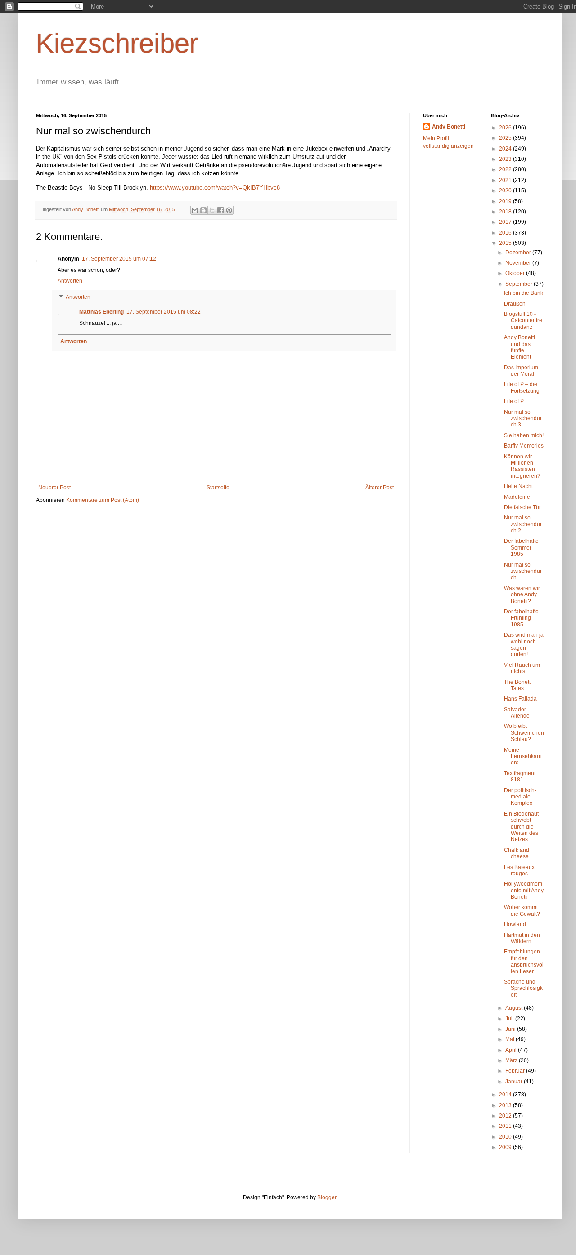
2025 (506, 138)
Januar (514, 1081)
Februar (515, 1071)
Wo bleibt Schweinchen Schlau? (524, 732)
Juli (510, 1019)
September (519, 284)
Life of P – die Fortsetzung (522, 387)
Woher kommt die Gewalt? (522, 910)
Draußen (515, 304)
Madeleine (517, 497)
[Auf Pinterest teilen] (229, 210)
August (514, 1008)
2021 (506, 180)
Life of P (514, 401)
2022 (506, 169)
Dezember (518, 252)
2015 (506, 243)
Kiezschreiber (117, 43)
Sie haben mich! (524, 435)
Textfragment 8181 (520, 776)
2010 (506, 1137)
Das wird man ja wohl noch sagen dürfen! (524, 644)
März (512, 1060)
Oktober (515, 273)
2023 (506, 159)
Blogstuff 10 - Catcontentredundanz (523, 320)
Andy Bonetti (448, 127)
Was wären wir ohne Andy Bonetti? (522, 594)
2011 (506, 1126)
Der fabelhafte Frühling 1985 (521, 618)
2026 (506, 127)
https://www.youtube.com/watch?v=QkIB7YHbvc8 (215, 187)
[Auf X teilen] (211, 210)
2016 (506, 233)
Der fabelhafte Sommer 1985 (521, 547)
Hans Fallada (520, 699)
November (518, 263)
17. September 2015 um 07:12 (119, 259)
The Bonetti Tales (518, 685)
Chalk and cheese (516, 853)
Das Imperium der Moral (521, 370)
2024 (506, 149)
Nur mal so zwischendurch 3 (523, 418)
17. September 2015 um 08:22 (163, 312)
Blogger (326, 1197)
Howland (515, 924)
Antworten (70, 281)
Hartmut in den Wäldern (522, 938)
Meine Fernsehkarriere (523, 756)
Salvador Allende (517, 712)
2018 (506, 211)
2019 (506, 201)
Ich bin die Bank (523, 293)
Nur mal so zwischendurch (523, 571)
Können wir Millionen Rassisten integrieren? (522, 466)
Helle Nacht (518, 486)
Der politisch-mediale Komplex (520, 797)
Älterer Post (379, 487)
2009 (506, 1147)
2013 (506, 1105)
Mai (510, 1039)
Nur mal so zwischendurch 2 (523, 524)
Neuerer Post (54, 487)
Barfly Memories (524, 446)
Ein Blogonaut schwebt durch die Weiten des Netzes (521, 827)
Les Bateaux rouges (519, 870)
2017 (506, 222)
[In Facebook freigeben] (220, 210)
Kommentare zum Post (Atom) (102, 500)
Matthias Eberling (101, 312)
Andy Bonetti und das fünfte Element (519, 347)
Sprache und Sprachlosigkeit (523, 988)
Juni (511, 1029)
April (511, 1050)
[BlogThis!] (203, 210)
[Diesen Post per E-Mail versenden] (194, 210)
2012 (506, 1116)
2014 (506, 1094)
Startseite (218, 487)
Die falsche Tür (522, 507)
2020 (506, 190)
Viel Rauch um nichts (522, 668)
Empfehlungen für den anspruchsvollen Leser (524, 961)
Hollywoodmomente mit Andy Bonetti (524, 890)
